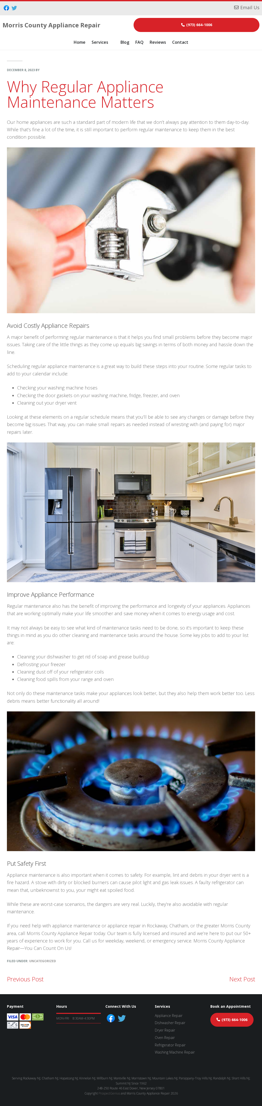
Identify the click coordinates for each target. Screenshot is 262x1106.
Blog (125, 42)
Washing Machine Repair (175, 1052)
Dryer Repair (165, 1030)
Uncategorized (42, 961)
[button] (103, 42)
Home (79, 42)
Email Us (249, 7)
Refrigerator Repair (170, 1045)
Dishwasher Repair (170, 1022)
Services (100, 42)
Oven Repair (165, 1037)
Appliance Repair (168, 1015)
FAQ (139, 42)
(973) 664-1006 (199, 24)
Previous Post (25, 979)
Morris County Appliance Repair (51, 25)
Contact (180, 42)
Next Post (242, 979)
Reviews (158, 42)
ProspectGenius (109, 1093)
